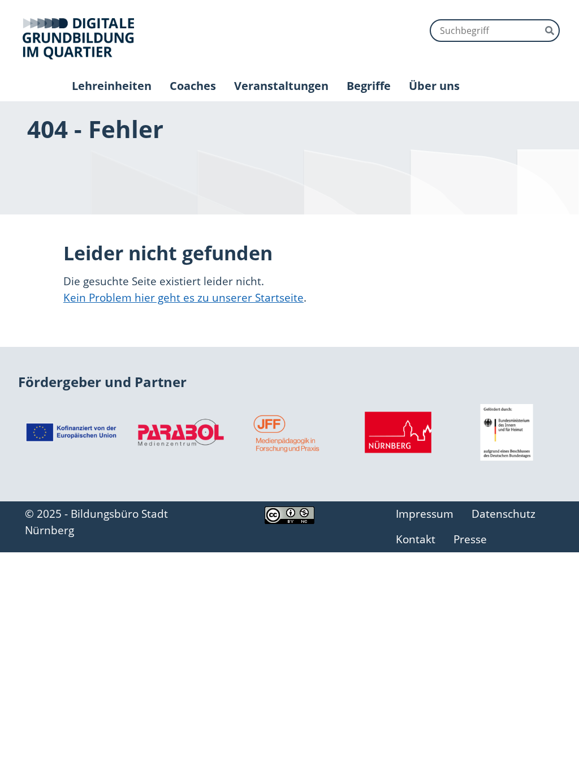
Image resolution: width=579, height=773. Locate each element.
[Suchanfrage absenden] (549, 29)
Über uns (434, 85)
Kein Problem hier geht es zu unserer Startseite (183, 297)
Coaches (193, 85)
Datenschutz (503, 513)
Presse (470, 539)
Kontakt (415, 539)
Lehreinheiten (112, 85)
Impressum (424, 513)
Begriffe (369, 85)
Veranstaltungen (281, 85)
